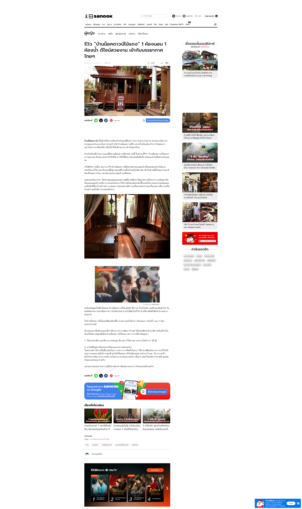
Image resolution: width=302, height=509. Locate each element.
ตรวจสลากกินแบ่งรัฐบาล (192, 265)
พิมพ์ (108, 63)
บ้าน (86, 140)
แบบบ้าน (95, 445)
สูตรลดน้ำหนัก (199, 260)
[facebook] (106, 120)
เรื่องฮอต (96, 24)
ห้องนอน (109, 173)
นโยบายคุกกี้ (282, 505)
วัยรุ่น (161, 24)
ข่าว (103, 24)
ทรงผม (186, 269)
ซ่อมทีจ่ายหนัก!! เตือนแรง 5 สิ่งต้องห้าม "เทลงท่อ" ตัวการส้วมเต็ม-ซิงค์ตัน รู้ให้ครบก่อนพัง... (199, 167)
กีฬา (124, 24)
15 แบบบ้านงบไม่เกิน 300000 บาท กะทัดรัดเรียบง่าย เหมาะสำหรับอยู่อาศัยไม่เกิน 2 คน (198, 75)
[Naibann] (87, 454)
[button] (142, 16)
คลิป (166, 24)
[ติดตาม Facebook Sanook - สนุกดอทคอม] (200, 238)
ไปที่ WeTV (155, 470)
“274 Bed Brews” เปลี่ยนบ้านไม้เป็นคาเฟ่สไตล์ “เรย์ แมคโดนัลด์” (198, 196)
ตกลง (290, 503)
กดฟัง (153, 63)
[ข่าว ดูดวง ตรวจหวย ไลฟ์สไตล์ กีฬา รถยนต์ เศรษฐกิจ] (98, 16)
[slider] (117, 299)
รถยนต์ (149, 24)
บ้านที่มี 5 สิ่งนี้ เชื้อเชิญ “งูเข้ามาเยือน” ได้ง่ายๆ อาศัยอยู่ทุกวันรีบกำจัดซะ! (199, 136)
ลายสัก (199, 256)
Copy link (116, 120)
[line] (96, 120)
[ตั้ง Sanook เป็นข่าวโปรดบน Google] (127, 390)
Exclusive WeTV (177, 24)
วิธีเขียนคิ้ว (211, 260)
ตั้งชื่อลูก (195, 269)
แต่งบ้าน (135, 445)
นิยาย (188, 24)
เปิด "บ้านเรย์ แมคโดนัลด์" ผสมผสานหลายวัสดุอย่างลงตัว (199, 226)
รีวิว (146, 153)
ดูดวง (109, 24)
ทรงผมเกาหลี (209, 256)
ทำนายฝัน (207, 265)
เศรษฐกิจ (132, 24)
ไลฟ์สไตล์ (141, 24)
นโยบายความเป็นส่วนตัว (271, 505)
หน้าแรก (88, 24)
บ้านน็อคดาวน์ (107, 445)
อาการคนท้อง (188, 256)
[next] (167, 488)
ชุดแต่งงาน (187, 260)
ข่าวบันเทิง (117, 24)
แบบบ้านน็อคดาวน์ (121, 445)
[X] (101, 120)
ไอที (155, 24)
